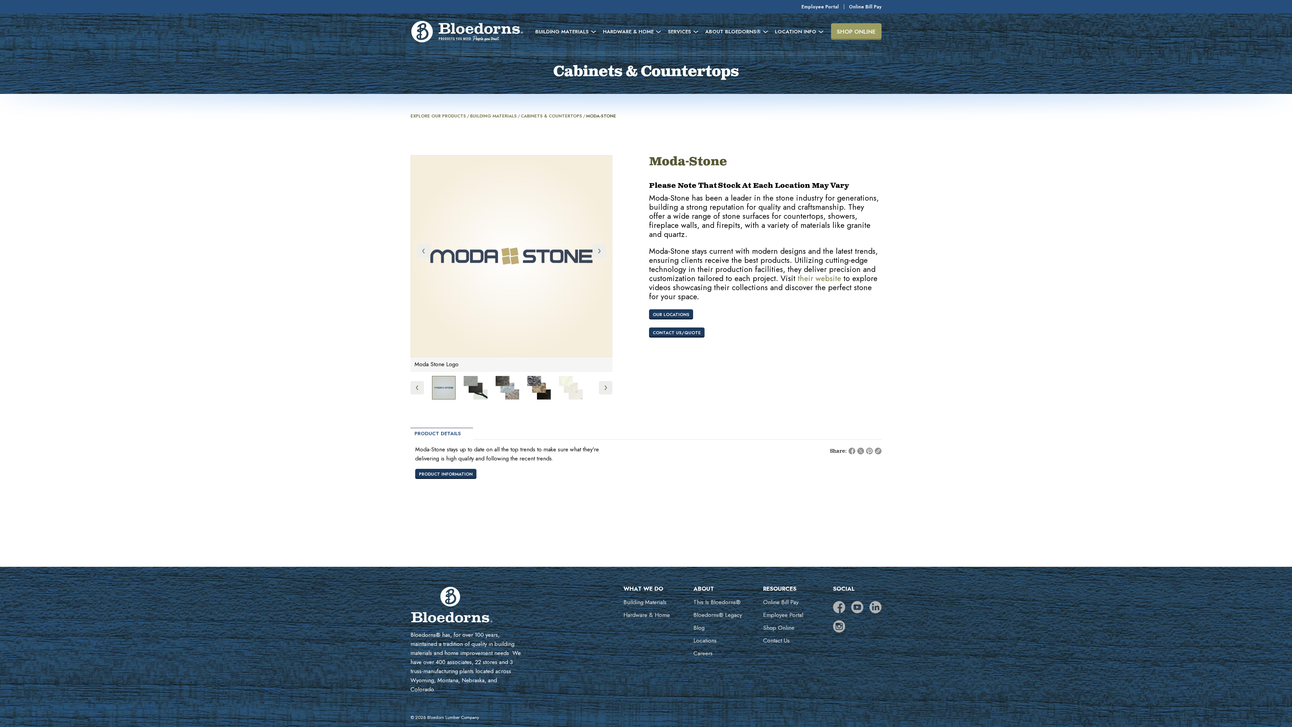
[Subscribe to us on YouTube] (857, 607)
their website (819, 278)
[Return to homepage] (467, 32)
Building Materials (493, 116)
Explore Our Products (438, 116)
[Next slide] (599, 251)
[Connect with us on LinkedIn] (875, 607)
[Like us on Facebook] (839, 607)
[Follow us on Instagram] (839, 626)
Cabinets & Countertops (551, 116)
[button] (444, 388)
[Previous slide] (423, 251)
